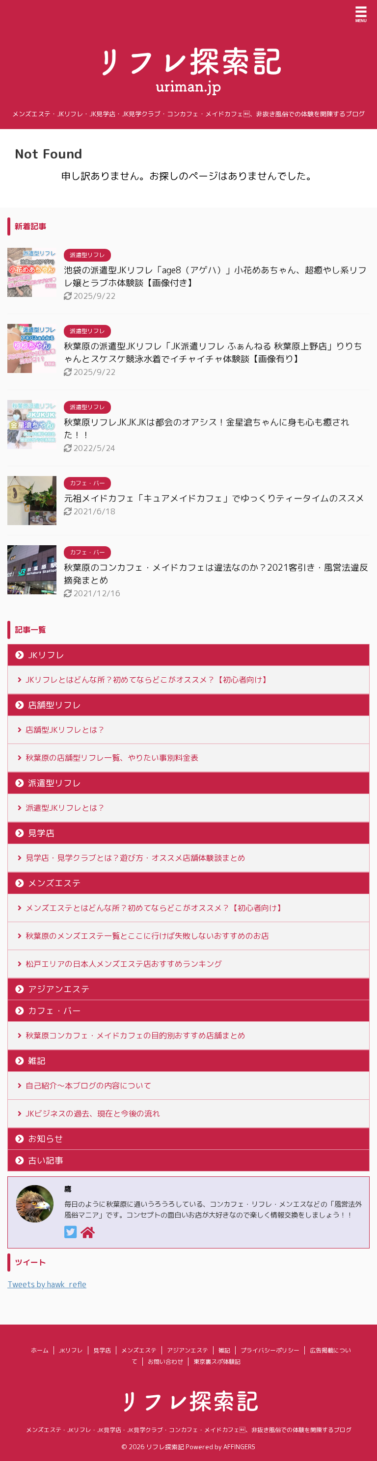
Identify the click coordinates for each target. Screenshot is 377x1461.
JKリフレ (46, 655)
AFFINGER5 (239, 1446)
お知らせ (45, 1139)
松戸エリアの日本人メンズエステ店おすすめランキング (124, 963)
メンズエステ (54, 883)
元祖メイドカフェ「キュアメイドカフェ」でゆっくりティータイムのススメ (214, 498)
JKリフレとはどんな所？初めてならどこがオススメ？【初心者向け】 (148, 679)
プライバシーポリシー (270, 1350)
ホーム (40, 1350)
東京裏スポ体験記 (217, 1361)
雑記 (37, 1061)
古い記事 (45, 1160)
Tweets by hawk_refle (46, 1284)
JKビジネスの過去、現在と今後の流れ (93, 1113)
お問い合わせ (165, 1361)
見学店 (41, 833)
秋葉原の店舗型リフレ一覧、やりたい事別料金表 (112, 757)
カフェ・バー (54, 1011)
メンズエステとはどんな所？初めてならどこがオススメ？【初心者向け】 (155, 908)
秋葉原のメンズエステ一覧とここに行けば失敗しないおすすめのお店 (147, 935)
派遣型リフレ (54, 783)
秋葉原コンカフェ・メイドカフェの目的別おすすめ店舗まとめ (135, 1035)
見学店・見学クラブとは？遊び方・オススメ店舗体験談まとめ (135, 857)
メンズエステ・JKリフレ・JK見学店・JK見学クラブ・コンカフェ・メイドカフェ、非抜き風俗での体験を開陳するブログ (188, 1430)
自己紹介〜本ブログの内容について (88, 1085)
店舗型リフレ (54, 705)
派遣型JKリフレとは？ (65, 807)
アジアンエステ (59, 989)
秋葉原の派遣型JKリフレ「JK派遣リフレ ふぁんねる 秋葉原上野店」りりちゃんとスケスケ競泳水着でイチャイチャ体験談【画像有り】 (213, 352)
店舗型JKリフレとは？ (65, 729)
